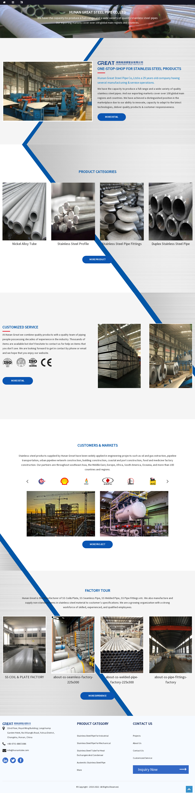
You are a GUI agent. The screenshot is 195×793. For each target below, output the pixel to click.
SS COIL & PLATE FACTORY (24, 677)
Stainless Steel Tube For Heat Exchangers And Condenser (91, 753)
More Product (98, 259)
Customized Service (142, 758)
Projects (137, 735)
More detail (111, 117)
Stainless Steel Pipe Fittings (122, 244)
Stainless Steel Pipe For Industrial (93, 735)
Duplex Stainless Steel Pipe (171, 244)
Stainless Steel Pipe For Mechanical (94, 743)
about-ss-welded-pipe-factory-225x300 (122, 679)
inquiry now (148, 769)
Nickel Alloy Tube (24, 244)
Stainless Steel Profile (73, 244)
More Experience (97, 695)
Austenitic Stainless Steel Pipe (91, 762)
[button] (27, 481)
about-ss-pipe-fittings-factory (170, 679)
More (24, 214)
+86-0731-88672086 (16, 743)
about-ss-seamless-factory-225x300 (73, 679)
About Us (137, 743)
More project (97, 544)
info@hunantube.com (18, 750)
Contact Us (138, 750)
